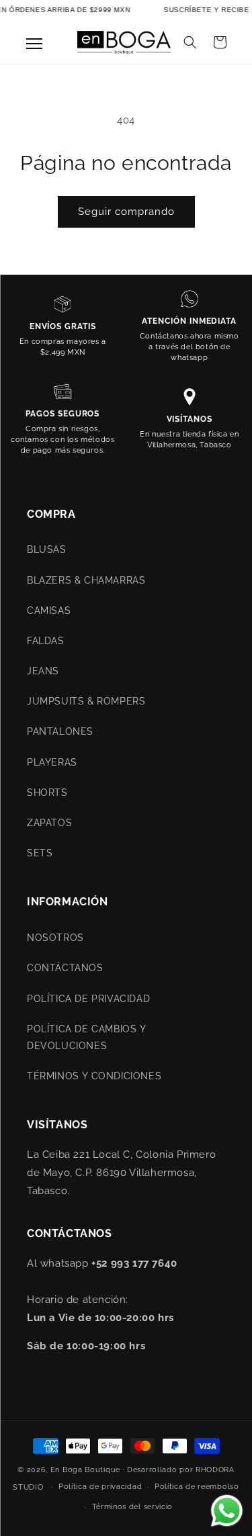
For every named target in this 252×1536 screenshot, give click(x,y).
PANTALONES (60, 731)
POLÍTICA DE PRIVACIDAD (88, 998)
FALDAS (46, 640)
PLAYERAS (52, 762)
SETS (39, 853)
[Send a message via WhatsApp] (226, 1510)
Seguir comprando (126, 212)
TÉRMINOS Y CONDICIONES (94, 1076)
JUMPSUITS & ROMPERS (86, 701)
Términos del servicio (132, 1506)
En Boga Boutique (85, 1469)
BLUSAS (47, 549)
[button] (190, 42)
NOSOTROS (55, 937)
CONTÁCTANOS (65, 967)
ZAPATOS (49, 822)
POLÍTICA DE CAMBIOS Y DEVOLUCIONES (86, 1037)
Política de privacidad (100, 1486)
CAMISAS (49, 610)
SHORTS (47, 792)
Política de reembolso (197, 1486)
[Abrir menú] (34, 44)
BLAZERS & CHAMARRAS (86, 580)
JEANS (43, 671)
